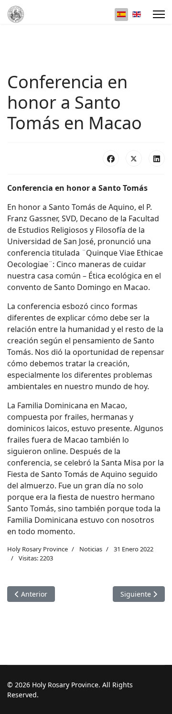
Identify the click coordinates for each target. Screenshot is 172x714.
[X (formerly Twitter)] (134, 158)
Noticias (90, 549)
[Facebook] (111, 158)
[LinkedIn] (157, 158)
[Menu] (159, 14)
